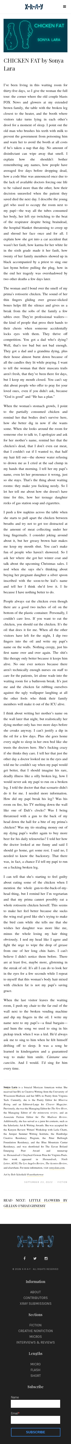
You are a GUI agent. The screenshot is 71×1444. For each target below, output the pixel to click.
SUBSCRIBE (35, 1432)
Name (15, 1397)
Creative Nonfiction (35, 1331)
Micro (35, 1364)
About (35, 1292)
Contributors (35, 1298)
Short (35, 1375)
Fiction (35, 1325)
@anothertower (35, 1174)
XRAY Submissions (35, 1303)
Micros (35, 1336)
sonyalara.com (56, 1167)
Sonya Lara (10, 1087)
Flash (35, 1370)
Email (14, 1413)
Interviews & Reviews (35, 1342)
